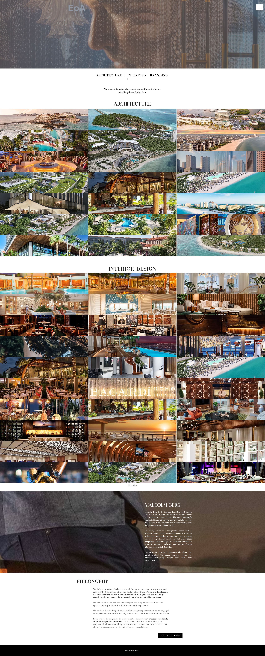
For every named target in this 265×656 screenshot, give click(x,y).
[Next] (253, 34)
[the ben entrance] (129, 63)
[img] (132, 367)
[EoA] (135, 63)
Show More (132, 485)
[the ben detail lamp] (133, 63)
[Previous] (11, 34)
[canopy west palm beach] (131, 63)
